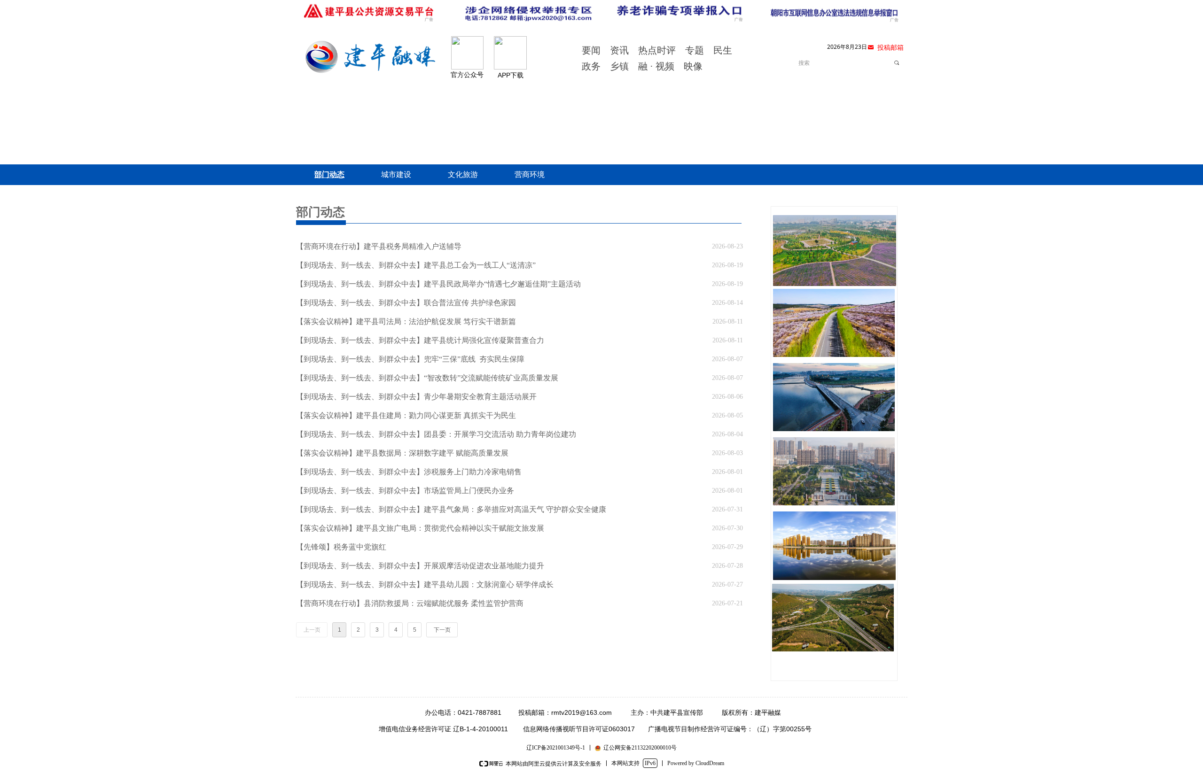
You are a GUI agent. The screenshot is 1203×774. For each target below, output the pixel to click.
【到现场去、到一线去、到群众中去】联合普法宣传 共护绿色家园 (406, 303)
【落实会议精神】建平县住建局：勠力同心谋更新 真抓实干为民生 (406, 415)
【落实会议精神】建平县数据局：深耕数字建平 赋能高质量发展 (402, 453)
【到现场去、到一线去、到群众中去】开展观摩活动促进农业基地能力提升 (420, 566)
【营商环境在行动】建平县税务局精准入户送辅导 (378, 246)
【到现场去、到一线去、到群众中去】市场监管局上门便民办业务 (405, 491)
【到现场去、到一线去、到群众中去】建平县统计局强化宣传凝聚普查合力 (420, 340)
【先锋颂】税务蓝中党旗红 (341, 547)
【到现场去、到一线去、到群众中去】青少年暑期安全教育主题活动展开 (416, 397)
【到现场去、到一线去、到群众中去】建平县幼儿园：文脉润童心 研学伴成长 (425, 584)
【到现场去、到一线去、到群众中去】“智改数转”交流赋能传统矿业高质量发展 (427, 378)
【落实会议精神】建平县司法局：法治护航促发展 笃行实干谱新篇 (406, 321)
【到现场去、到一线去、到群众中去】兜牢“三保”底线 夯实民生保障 (410, 359)
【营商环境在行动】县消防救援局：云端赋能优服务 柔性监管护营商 (409, 603)
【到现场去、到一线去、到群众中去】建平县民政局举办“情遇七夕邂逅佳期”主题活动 (438, 284)
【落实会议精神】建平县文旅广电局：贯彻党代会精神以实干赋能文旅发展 (420, 528)
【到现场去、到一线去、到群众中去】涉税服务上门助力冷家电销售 (409, 472)
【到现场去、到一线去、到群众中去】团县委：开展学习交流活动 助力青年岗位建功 (436, 434)
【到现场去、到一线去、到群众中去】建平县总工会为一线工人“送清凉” (416, 265)
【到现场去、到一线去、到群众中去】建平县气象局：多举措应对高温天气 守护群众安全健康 (451, 509)
